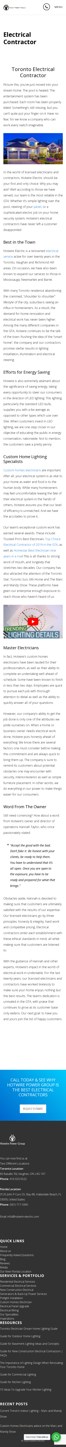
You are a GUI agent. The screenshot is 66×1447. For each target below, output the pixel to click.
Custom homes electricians (22, 470)
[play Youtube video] (33, 621)
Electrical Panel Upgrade (14, 1306)
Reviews (5, 1263)
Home (3, 1247)
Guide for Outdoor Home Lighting (20, 1336)
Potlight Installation (11, 1298)
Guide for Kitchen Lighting (15, 1382)
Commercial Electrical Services (18, 1286)
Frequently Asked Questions (17, 1255)
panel (37, 207)
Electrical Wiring (9, 1310)
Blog (2, 1259)
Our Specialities (9, 1314)
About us (5, 1251)
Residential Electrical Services (17, 1281)
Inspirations (7, 1318)
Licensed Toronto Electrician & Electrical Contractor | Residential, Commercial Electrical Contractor (14, 7)
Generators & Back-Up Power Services (23, 1294)
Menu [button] (58, 7)
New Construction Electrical (16, 1290)
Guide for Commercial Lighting (18, 1374)
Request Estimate (33, 1109)
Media (4, 1267)
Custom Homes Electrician (16, 1302)
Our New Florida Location (15, 1271)
